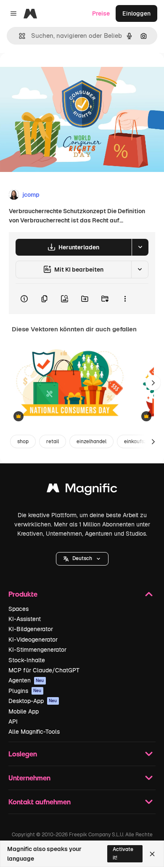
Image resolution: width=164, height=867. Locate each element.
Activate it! (123, 853)
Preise (101, 13)
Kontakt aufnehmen (39, 801)
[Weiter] (153, 383)
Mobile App (23, 711)
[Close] (152, 854)
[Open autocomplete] (18, 36)
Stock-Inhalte (26, 660)
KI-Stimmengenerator (37, 649)
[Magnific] (82, 490)
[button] (82, 559)
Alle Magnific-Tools (34, 731)
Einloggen (136, 13)
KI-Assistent (24, 619)
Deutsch (82, 558)
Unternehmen (29, 777)
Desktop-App (32, 701)
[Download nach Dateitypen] (140, 247)
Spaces (18, 609)
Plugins (25, 691)
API (13, 721)
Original (54, 72)
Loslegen (22, 753)
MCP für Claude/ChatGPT (43, 670)
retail (52, 441)
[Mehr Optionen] (124, 299)
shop (23, 441)
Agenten (26, 680)
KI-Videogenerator (33, 639)
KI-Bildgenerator (30, 629)
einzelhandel (91, 441)
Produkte (22, 593)
